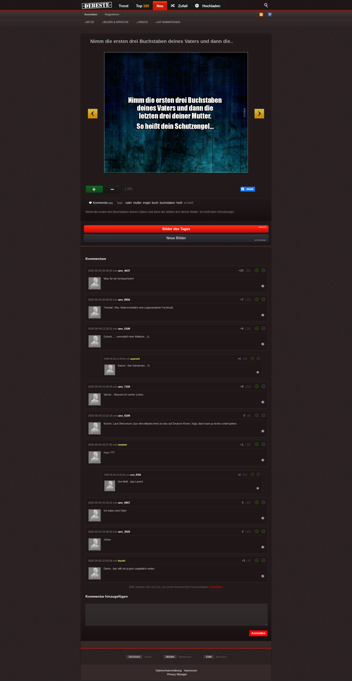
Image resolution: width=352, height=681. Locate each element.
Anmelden (90, 14)
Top (142, 6)
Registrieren (112, 14)
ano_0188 (124, 328)
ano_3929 (124, 531)
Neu (160, 6)
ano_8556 (124, 299)
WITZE (89, 22)
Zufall (182, 6)
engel (146, 202)
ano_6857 (124, 502)
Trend (123, 6)
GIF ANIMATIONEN (168, 22)
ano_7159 (124, 386)
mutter (137, 202)
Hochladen (211, 6)
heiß (179, 202)
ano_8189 (124, 415)
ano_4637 (124, 270)
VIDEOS (142, 22)
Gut (94, 189)
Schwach (112, 189)
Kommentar (103, 202)
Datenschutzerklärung (169, 670)
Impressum (190, 670)
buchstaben (167, 202)
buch (155, 202)
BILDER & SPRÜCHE (116, 22)
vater (128, 202)
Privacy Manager (177, 674)
